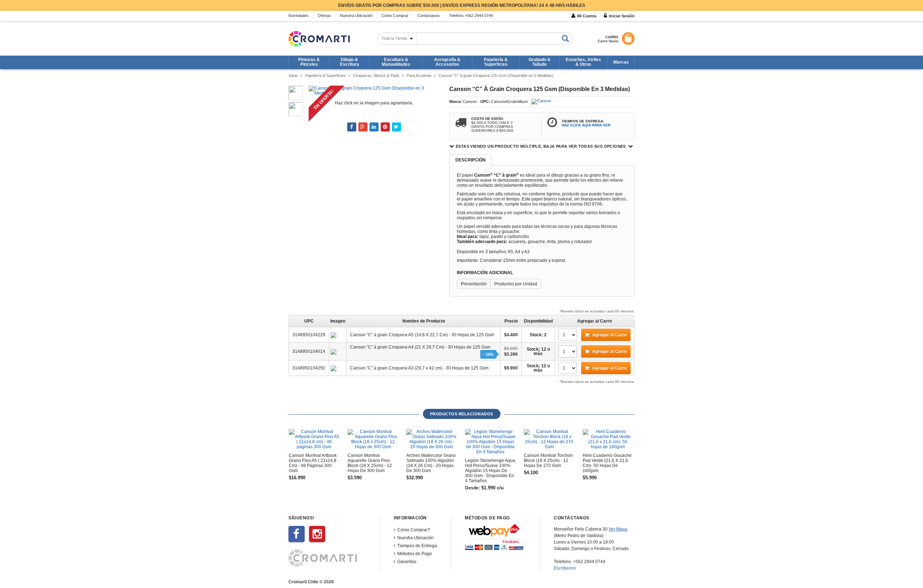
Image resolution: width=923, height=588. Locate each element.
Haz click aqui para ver (586, 125)
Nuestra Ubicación (415, 537)
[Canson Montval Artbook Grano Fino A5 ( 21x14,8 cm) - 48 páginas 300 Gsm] (314, 439)
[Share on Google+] (362, 126)
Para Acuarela (419, 75)
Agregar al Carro (609, 334)
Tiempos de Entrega (417, 545)
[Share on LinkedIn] (374, 126)
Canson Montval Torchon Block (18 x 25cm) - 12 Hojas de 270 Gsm (548, 460)
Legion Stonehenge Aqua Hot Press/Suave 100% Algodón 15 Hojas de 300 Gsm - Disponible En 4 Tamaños (490, 470)
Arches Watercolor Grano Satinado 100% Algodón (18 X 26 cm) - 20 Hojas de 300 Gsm (431, 463)
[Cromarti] (319, 39)
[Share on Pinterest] (385, 126)
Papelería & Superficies (325, 75)
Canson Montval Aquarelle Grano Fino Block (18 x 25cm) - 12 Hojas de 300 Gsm (370, 463)
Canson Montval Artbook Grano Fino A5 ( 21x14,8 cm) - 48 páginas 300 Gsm (313, 463)
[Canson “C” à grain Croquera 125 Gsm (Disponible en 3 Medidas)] (373, 90)
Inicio (293, 75)
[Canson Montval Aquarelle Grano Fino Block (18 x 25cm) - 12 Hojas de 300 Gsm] (373, 439)
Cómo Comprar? (413, 529)
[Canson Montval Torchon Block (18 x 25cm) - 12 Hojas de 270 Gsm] (549, 439)
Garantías (406, 561)
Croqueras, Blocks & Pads (376, 75)
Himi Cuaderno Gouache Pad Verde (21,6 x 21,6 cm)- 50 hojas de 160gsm (607, 463)
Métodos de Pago (414, 553)
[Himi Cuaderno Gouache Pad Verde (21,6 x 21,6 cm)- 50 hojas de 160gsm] (608, 439)
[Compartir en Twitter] (396, 126)
